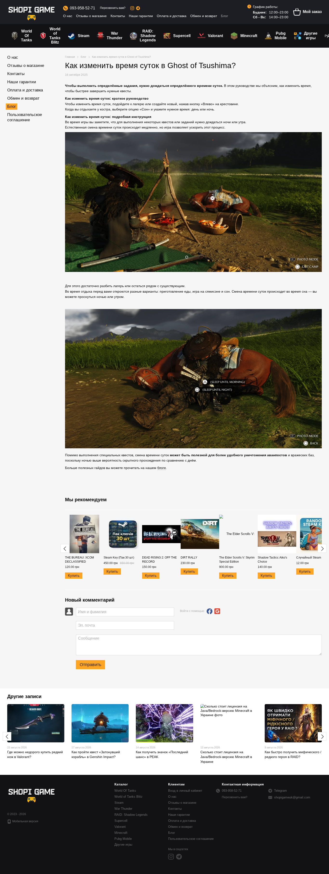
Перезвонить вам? (112, 8)
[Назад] (64, 548)
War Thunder (114, 35)
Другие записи (24, 696)
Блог (224, 16)
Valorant (215, 36)
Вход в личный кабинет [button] (185, 790)
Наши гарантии (141, 16)
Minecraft (248, 36)
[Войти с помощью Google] (217, 611)
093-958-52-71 (82, 8)
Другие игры (310, 35)
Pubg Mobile (281, 35)
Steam (83, 36)
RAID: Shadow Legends (148, 35)
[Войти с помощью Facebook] (209, 611)
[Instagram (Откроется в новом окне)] (132, 8)
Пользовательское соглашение (191, 839)
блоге (161, 468)
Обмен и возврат (203, 16)
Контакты (118, 16)
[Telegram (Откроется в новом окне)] (138, 8)
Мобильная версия (25, 821)
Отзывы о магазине (91, 16)
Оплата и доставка (171, 16)
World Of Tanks (26, 35)
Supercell (182, 36)
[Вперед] (322, 548)
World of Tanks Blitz (54, 35)
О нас (67, 16)
